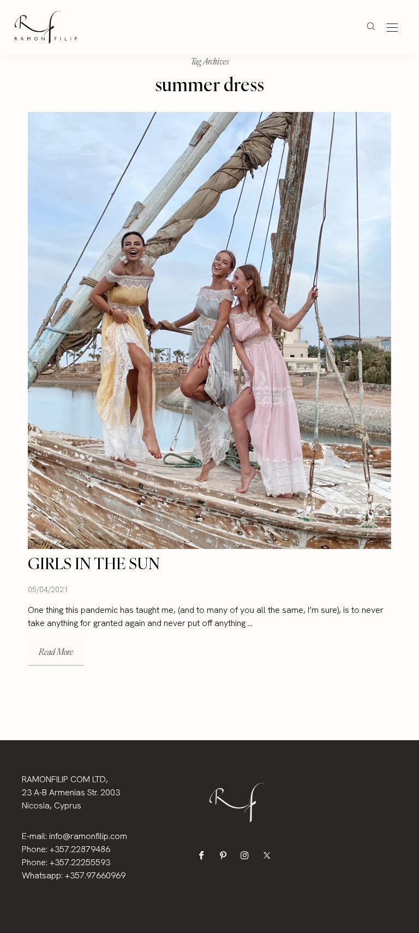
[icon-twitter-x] (269, 855)
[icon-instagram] (247, 855)
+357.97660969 (95, 875)
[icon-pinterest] (225, 855)
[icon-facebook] (204, 855)
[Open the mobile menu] (392, 28)
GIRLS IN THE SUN (94, 563)
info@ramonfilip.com (88, 836)
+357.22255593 (80, 862)
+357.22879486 (80, 849)
